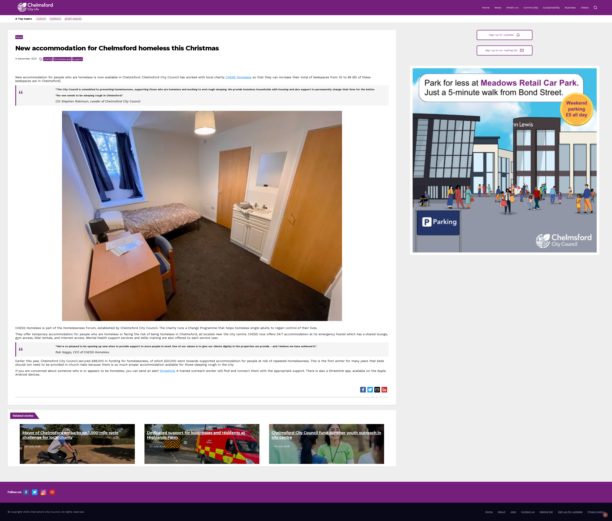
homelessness (62, 59)
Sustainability (551, 7)
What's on (512, 7)
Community (531, 7)
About (501, 511)
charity (48, 59)
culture (41, 18)
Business (570, 7)
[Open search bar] (595, 8)
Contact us (528, 511)
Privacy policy (596, 511)
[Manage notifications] (605, 514)
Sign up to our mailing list (501, 50)
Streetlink (167, 371)
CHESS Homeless (238, 77)
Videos (585, 7)
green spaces (73, 18)
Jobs (513, 511)
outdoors (55, 18)
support (77, 59)
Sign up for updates (501, 34)
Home (485, 7)
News (498, 7)
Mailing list (546, 511)
